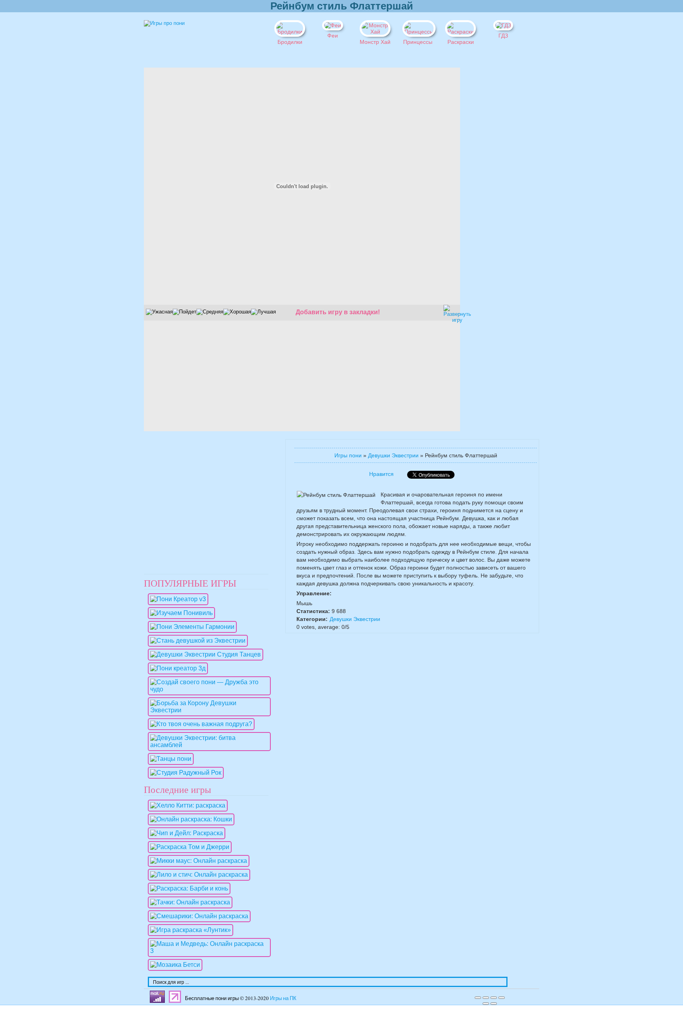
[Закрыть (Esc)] (478, 997)
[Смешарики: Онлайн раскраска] (197, 916)
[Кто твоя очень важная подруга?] (199, 724)
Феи (332, 35)
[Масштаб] (501, 997)
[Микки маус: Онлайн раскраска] (196, 860)
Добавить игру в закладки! (338, 312)
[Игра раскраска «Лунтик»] (188, 930)
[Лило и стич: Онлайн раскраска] (197, 874)
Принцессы (417, 42)
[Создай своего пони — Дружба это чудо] (207, 689)
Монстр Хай (375, 42)
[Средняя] (209, 312)
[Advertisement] (487, 186)
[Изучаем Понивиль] (179, 613)
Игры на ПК (283, 998)
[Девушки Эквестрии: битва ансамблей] (207, 745)
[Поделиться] (486, 997)
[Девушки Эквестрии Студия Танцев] (203, 654)
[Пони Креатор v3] (176, 599)
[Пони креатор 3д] (176, 668)
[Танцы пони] (169, 758)
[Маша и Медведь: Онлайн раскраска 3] (207, 950)
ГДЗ (503, 35)
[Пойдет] (184, 312)
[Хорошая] (237, 312)
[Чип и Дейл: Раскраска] (184, 833)
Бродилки (289, 42)
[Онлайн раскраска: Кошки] (189, 819)
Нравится (381, 474)
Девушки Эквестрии (393, 455)
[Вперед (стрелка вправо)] (494, 1003)
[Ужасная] (159, 312)
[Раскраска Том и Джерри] (188, 847)
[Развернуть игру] (450, 311)
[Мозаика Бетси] (173, 964)
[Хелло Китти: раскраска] (186, 805)
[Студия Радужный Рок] (184, 772)
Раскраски (460, 42)
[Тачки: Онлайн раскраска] (188, 902)
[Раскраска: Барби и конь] (187, 888)
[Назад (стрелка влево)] (486, 1003)
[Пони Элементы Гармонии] (190, 626)
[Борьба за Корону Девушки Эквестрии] (207, 710)
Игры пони (348, 455)
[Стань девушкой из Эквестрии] (196, 640)
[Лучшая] (263, 312)
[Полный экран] (494, 997)
